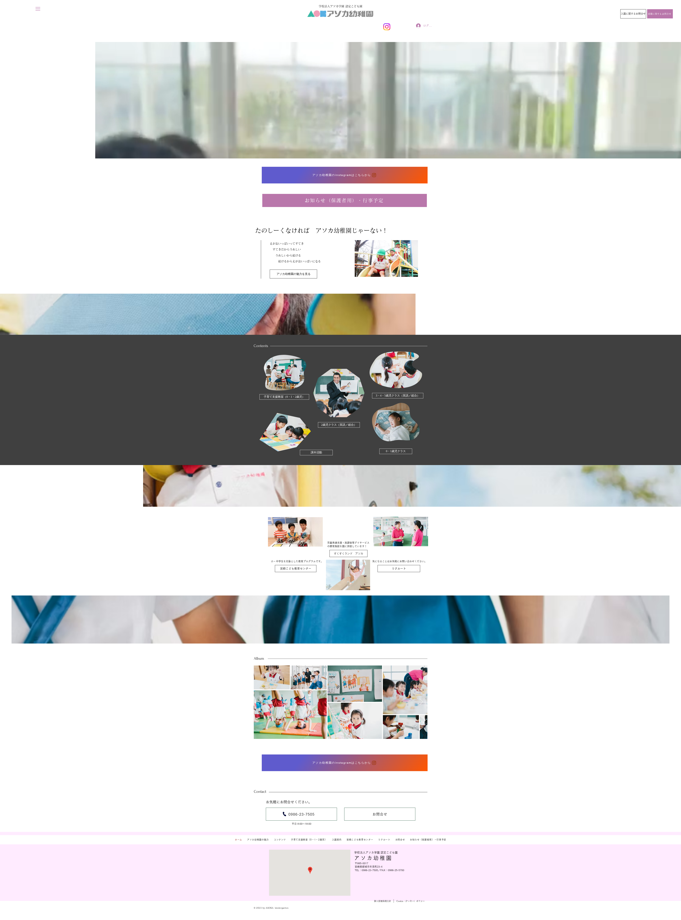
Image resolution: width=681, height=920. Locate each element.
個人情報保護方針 (382, 901)
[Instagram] (386, 26)
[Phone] (284, 814)
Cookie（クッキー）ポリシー (410, 901)
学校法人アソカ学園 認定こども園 (376, 852)
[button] (37, 8)
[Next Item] (421, 702)
